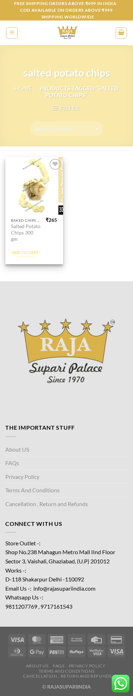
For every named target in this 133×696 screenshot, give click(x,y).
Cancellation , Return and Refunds (46, 503)
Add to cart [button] (25, 252)
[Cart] (121, 33)
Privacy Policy (22, 476)
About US (17, 449)
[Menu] (12, 33)
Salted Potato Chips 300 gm (25, 233)
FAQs (12, 462)
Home (23, 88)
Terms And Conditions (32, 490)
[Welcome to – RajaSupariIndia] (66, 33)
